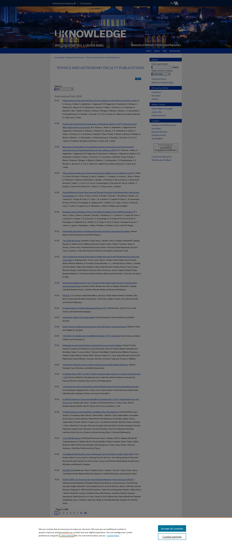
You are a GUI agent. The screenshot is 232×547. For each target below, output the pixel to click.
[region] (116, 532)
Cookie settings (66, 535)
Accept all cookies (172, 528)
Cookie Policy (112, 535)
